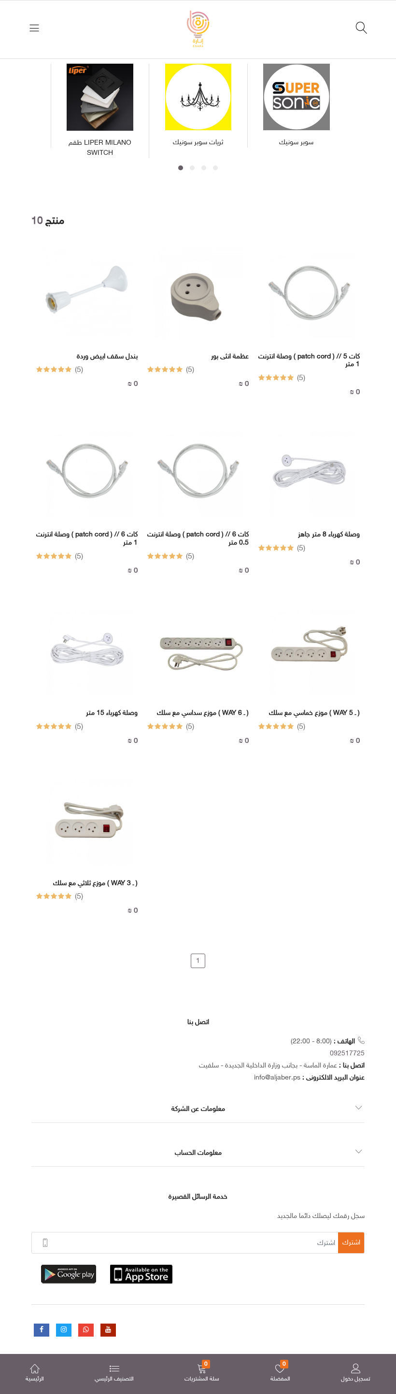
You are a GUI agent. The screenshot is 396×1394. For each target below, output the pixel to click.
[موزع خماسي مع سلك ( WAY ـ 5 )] (309, 656)
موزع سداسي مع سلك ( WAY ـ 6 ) (203, 713)
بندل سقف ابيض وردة (107, 357)
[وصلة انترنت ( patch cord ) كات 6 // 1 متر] (87, 478)
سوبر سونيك (296, 142)
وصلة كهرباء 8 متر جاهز (329, 535)
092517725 (347, 1054)
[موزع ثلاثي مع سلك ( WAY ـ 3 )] (87, 827)
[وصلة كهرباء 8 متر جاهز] (309, 478)
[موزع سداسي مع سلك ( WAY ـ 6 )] (198, 656)
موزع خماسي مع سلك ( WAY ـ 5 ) (314, 713)
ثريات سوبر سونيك (198, 142)
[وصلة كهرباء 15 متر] (87, 656)
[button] (180, 168)
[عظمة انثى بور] (198, 300)
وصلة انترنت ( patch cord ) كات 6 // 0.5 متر (198, 539)
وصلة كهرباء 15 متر (112, 713)
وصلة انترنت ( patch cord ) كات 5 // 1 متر (309, 361)
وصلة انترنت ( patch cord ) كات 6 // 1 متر (87, 539)
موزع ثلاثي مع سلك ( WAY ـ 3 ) (95, 884)
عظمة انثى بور (230, 357)
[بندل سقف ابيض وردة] (87, 300)
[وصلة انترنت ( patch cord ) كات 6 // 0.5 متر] (198, 478)
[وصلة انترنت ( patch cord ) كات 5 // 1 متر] (309, 300)
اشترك (351, 1243)
